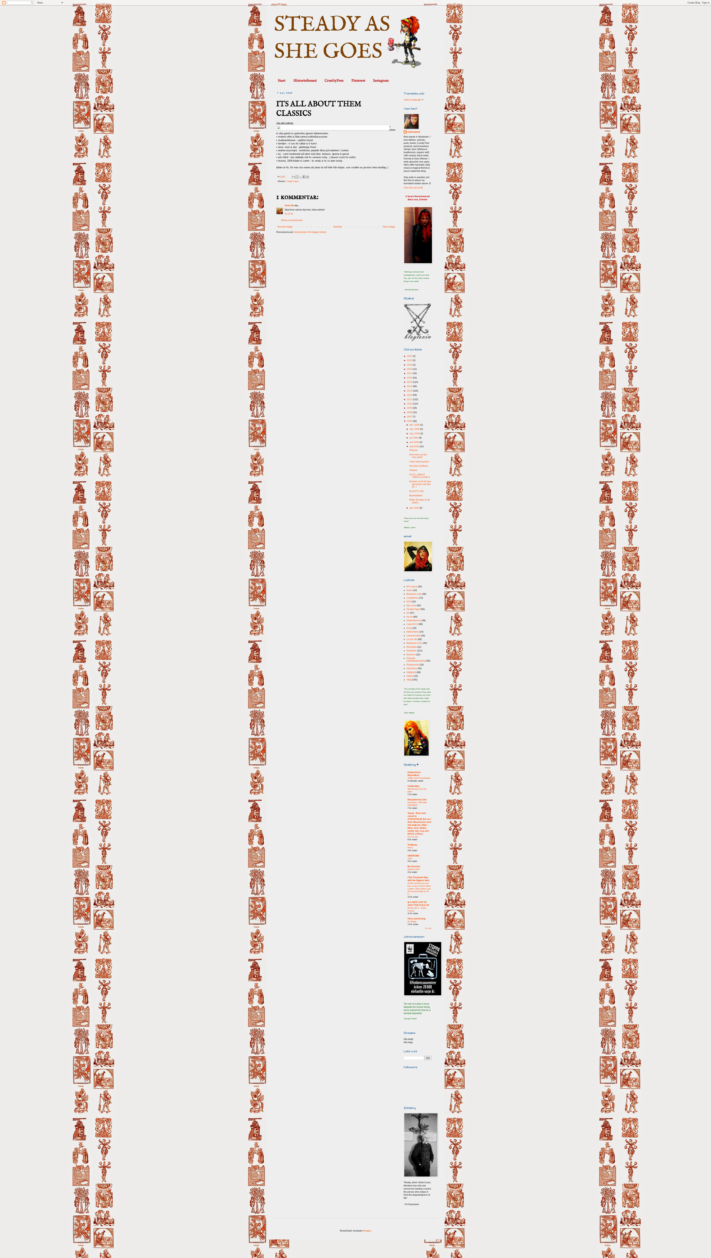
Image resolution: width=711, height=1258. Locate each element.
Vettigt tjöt (411, 672)
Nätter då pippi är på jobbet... (419, 501)
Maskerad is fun (414, 643)
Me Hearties (414, 866)
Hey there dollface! (418, 466)
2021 (410, 356)
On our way (413, 837)
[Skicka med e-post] (293, 177)
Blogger (367, 1230)
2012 (410, 395)
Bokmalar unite (414, 594)
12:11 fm (289, 214)
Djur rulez (411, 605)
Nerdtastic (411, 650)
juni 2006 (415, 442)
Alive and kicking (416, 918)
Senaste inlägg (284, 226)
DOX (408, 601)
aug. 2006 (415, 433)
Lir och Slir (411, 639)
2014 (410, 386)
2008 (410, 412)
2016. (410, 858)
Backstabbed (415, 495)
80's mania (411, 586)
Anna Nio (289, 205)
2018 (410, 369)
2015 (410, 382)
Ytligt (408, 679)
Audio (409, 590)
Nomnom (411, 654)
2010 (410, 403)
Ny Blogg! (412, 921)
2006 (410, 421)
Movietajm (411, 647)
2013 (410, 390)
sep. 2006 (415, 429)
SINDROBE (413, 855)
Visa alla (428, 928)
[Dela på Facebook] (304, 177)
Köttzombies (412, 631)
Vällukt (409, 676)
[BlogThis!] (297, 177)
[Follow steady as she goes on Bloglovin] (417, 340)
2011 (410, 399)
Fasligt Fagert (292, 181)
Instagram (381, 80)
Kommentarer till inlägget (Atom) (310, 232)
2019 (410, 365)
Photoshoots (412, 664)
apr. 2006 (415, 508)
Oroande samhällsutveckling (416, 659)
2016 (410, 378)
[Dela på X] (300, 177)
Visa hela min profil (413, 187)
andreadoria (413, 132)
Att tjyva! (413, 450)
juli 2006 (414, 437)
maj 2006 (415, 446)
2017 (410, 373)
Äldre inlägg (389, 226)
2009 (410, 408)
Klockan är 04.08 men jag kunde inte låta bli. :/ (420, 484)
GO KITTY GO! (416, 491)
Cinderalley (414, 786)
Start (282, 80)
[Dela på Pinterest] (307, 177)
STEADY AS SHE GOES (332, 38)
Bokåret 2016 (414, 869)
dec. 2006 (415, 425)
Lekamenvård (413, 635)
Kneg (409, 628)
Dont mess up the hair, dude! (418, 456)
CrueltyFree (334, 80)
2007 (410, 416)
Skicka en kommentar (292, 220)
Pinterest (358, 80)
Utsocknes (411, 668)
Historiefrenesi (305, 80)
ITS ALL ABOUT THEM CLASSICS (419, 476)
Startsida (337, 226)
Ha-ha (409, 616)
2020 (410, 360)
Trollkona (412, 845)
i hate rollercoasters (419, 461)
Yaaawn (413, 470)
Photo (410, 848)
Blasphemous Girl (417, 799)
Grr (408, 613)
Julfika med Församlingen (419, 778)
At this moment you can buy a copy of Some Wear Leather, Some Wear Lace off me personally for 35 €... (419, 888)
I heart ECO (412, 624)
